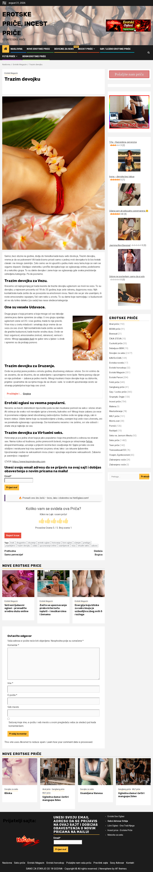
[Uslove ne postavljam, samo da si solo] (129, 294)
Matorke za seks (115, 835)
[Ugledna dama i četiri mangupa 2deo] (133, 771)
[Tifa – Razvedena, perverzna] (129, 160)
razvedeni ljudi (26, 338)
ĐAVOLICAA (115, 358)
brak (12, 543)
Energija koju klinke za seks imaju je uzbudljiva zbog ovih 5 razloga (88, 610)
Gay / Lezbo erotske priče (115, 49)
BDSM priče (114, 329)
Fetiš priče (8, 56)
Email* (8, 476)
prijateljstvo (10, 546)
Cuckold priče (116, 343)
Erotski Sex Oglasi (116, 816)
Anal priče (114, 324)
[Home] (5, 49)
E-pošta (12, 695)
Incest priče (85, 49)
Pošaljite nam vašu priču (78, 862)
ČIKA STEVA (115, 338)
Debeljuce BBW (116, 348)
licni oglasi (67, 543)
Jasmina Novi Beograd (127, 245)
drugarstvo (21, 543)
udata (34, 546)
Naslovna (16, 49)
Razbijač (113, 430)
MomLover (114, 421)
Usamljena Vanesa (91, 793)
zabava (94, 546)
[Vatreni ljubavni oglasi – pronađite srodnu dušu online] (18, 583)
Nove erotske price (38, 49)
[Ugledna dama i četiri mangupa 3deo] (57, 771)
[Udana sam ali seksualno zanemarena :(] (129, 229)
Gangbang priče (116, 387)
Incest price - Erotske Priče (120, 830)
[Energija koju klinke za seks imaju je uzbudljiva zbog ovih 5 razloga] (88, 583)
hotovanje (56, 543)
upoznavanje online (48, 546)
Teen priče (114, 445)
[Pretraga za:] (124, 476)
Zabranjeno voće (117, 459)
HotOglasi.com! (81, 498)
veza (73, 546)
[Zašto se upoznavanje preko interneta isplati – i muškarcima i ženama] (53, 583)
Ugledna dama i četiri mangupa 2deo (131, 795)
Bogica (98, 553)
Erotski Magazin (11, 73)
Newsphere (105, 868)
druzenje (32, 543)
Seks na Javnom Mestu (120, 435)
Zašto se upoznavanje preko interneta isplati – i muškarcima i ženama (53, 610)
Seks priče (114, 440)
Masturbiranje (116, 411)
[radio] (41, 521)
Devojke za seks (64, 49)
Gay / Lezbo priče (118, 392)
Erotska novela (116, 362)
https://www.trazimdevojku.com (28, 461)
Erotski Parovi (116, 377)
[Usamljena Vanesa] (95, 771)
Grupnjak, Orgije (116, 396)
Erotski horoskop (117, 367)
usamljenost (64, 546)
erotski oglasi (44, 543)
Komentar (13, 645)
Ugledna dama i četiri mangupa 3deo (55, 798)
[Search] (148, 52)
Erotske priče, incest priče (24, 24)
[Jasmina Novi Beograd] (129, 260)
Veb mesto (13, 707)
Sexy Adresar (117, 862)
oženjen (77, 543)
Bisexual (113, 333)
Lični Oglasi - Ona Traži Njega (121, 825)
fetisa (89, 441)
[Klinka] (19, 771)
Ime (10, 683)
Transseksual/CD (117, 450)
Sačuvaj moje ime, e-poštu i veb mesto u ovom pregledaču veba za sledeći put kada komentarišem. (52, 724)
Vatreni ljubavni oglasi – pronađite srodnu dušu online (16, 608)
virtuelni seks (83, 546)
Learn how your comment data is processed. (70, 742)
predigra (86, 543)
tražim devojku (24, 546)
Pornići (112, 426)
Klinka (8, 793)
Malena (112, 406)
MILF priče (114, 416)
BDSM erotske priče (34, 56)
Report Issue (12, 535)
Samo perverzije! (13, 553)
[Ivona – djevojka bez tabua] (129, 194)
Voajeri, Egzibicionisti (119, 455)
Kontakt (130, 862)
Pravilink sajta (100, 862)
